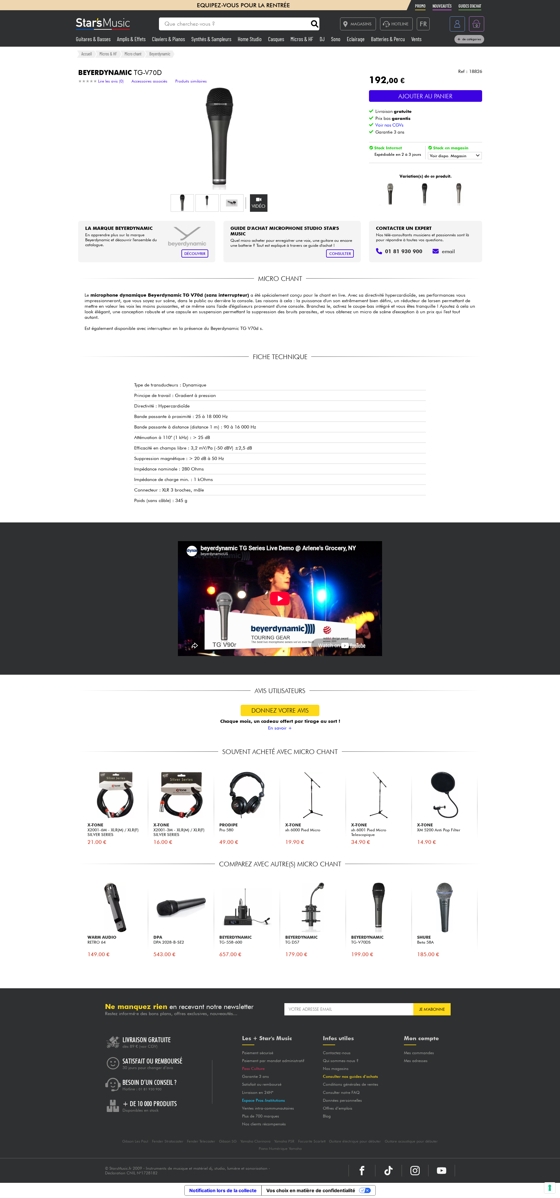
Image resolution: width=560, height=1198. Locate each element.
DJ (323, 39)
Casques (276, 39)
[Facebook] (362, 1170)
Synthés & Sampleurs (211, 39)
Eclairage (356, 39)
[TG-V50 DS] (390, 194)
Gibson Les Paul (135, 1141)
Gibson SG (228, 1141)
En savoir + (280, 728)
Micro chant (133, 53)
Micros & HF (302, 39)
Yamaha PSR (284, 1141)
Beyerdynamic (159, 53)
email (448, 251)
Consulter (340, 253)
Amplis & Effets (132, 39)
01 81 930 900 (150, 1089)
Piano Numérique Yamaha (280, 1148)
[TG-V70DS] (424, 194)
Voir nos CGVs (389, 125)
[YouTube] (441, 1170)
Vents (416, 39)
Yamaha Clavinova (255, 1141)
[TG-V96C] (459, 194)
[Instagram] (415, 1170)
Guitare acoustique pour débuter (411, 1141)
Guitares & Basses (94, 39)
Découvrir (194, 253)
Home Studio (250, 39)
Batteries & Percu (388, 39)
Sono (336, 39)
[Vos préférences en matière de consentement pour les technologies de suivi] (549, 1187)
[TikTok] (388, 1170)
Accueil (86, 53)
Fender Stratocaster (167, 1141)
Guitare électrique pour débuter (355, 1141)
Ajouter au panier (425, 96)
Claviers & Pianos (169, 39)
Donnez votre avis (280, 710)
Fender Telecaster (201, 1141)
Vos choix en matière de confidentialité (310, 1190)
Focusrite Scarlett (312, 1141)
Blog (327, 1116)
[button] (182, 203)
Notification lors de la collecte (223, 1190)
